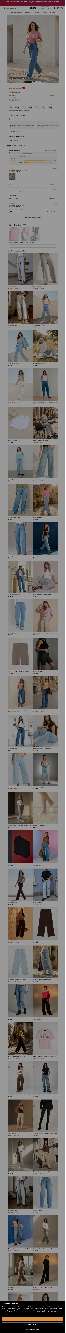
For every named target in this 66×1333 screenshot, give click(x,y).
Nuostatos (32, 1325)
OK (32, 1319)
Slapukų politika (41, 1311)
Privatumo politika (53, 1311)
